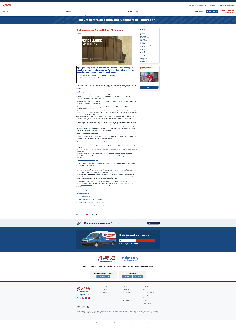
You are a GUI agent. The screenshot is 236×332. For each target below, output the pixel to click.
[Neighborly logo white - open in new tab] (4, 0)
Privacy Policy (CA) (112, 322)
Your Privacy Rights (152, 322)
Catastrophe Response (145, 34)
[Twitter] (82, 214)
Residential (104, 292)
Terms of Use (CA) (93, 322)
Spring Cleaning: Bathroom (83, 193)
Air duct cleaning (80, 126)
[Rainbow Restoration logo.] (6, 5)
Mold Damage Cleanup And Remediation (146, 45)
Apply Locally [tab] (192, 5)
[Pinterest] (87, 214)
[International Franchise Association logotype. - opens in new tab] (83, 307)
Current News (143, 40)
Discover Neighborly (102, 276)
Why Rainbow (126, 289)
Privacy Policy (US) (102, 322)
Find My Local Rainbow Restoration (145, 240)
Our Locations (146, 297)
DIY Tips (142, 42)
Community (143, 36)
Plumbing (142, 49)
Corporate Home (147, 303)
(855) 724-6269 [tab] (227, 10)
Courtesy (142, 39)
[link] (97, 214)
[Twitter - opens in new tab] (80, 298)
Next (134, 211)
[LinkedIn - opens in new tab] (86, 298)
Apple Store (128, 276)
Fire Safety (142, 43)
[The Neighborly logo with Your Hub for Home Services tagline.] (130, 259)
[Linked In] (92, 214)
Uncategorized (143, 58)
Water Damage (143, 59)
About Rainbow (126, 292)
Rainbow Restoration (86, 185)
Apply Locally (126, 300)
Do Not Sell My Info (140, 322)
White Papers (146, 295)
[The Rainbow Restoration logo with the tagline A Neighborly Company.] (106, 258)
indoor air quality (123, 101)
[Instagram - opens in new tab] (83, 298)
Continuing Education (145, 37)
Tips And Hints (143, 57)
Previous (80, 211)
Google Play (139, 276)
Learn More (149, 87)
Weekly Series (143, 61)
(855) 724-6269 (132, 244)
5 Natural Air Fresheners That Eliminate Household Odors (91, 206)
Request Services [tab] (213, 11)
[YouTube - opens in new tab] (89, 298)
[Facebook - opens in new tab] (77, 298)
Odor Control (143, 48)
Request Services (154, 223)
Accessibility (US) (121, 322)
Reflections (143, 52)
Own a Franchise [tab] (200, 5)
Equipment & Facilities (148, 292)
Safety (141, 54)
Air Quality (142, 33)
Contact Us (125, 297)
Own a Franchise (126, 295)
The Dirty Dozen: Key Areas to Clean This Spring (89, 199)
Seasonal (142, 55)
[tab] (225, 5)
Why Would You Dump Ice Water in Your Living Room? (90, 202)
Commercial (104, 289)
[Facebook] (77, 214)
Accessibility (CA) (130, 322)
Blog (144, 289)
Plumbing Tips (143, 51)
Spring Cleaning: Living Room (84, 196)
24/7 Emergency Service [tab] (210, 5)
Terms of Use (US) (83, 322)
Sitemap (145, 300)
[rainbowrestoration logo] (87, 289)
